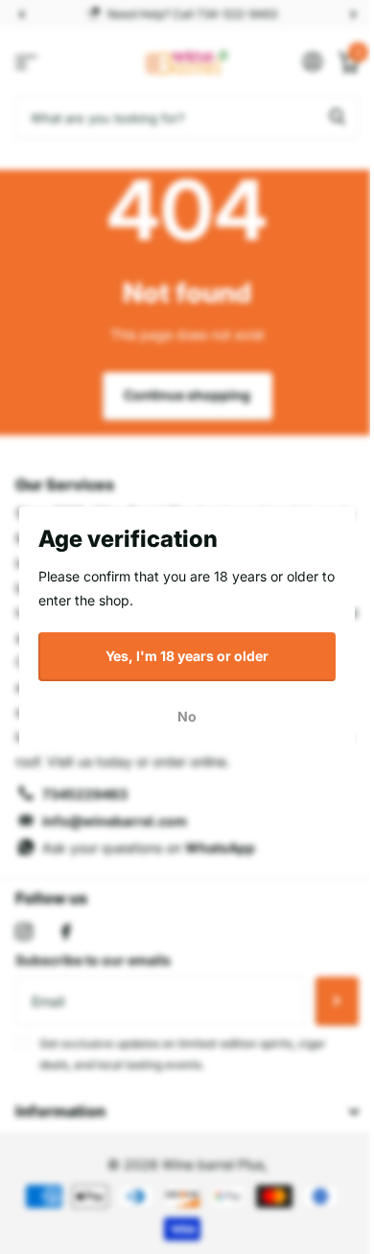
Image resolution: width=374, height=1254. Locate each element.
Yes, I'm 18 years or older (187, 656)
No (187, 715)
